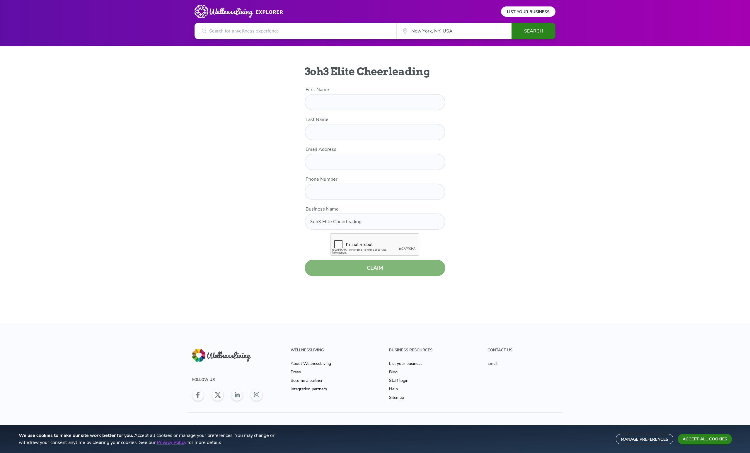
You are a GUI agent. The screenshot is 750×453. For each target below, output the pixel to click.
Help (393, 389)
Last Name (317, 119)
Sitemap (396, 397)
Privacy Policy (171, 442)
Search (533, 31)
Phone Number (322, 179)
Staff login (398, 380)
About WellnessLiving (311, 363)
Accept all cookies (705, 439)
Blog (393, 372)
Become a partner (307, 380)
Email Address (321, 149)
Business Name (322, 209)
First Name (317, 89)
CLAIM (375, 267)
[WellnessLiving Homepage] (227, 355)
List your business (405, 363)
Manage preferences (644, 439)
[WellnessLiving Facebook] (198, 395)
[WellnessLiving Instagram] (256, 395)
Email (492, 363)
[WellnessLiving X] (218, 395)
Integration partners (309, 389)
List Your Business (528, 12)
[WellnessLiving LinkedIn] (237, 395)
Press (296, 372)
